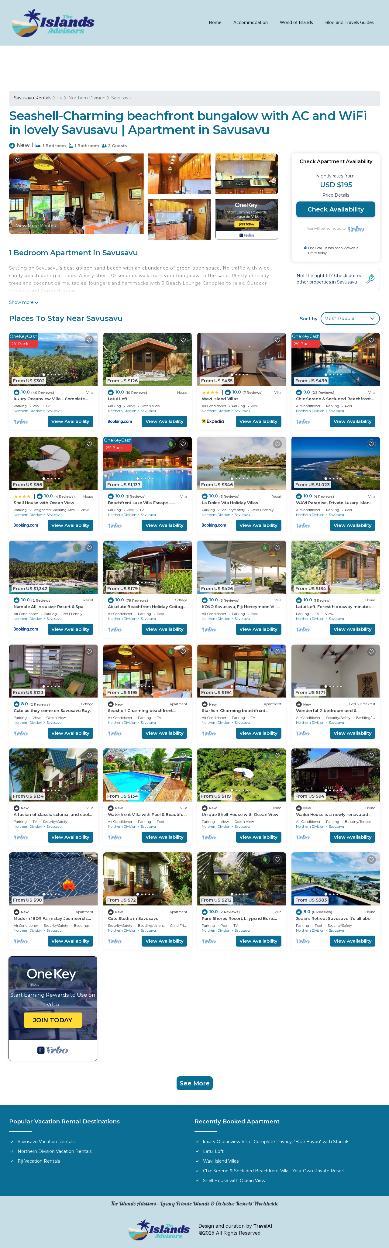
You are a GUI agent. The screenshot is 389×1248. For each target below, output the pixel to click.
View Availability (70, 421)
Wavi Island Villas (220, 398)
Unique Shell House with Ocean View (240, 814)
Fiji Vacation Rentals (39, 1161)
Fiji (60, 98)
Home (215, 23)
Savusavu (121, 98)
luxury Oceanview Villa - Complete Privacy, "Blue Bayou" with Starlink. (276, 1141)
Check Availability (336, 209)
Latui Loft (117, 398)
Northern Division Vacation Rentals (54, 1151)
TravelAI (263, 1226)
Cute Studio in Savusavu (133, 918)
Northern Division (86, 98)
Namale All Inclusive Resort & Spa (48, 606)
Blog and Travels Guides (349, 23)
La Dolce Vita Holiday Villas (230, 502)
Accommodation (250, 23)
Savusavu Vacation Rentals (46, 1141)
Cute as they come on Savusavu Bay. (52, 710)
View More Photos (36, 226)
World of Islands (296, 23)
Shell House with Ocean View (44, 502)
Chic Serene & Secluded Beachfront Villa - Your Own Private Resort (274, 1171)
